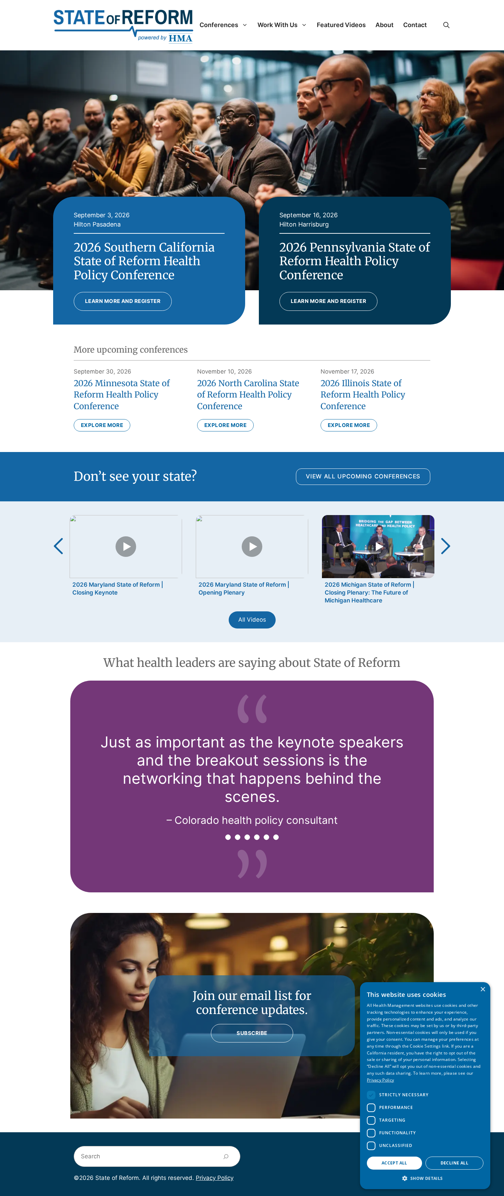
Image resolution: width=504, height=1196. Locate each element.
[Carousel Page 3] (247, 837)
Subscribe (252, 1033)
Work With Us (277, 24)
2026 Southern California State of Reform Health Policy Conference (144, 261)
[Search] (226, 1156)
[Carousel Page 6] (276, 837)
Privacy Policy (214, 1177)
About (384, 24)
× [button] (482, 989)
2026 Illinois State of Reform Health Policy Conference (363, 395)
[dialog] (425, 1085)
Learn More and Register (122, 301)
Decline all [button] (454, 1163)
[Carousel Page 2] (237, 837)
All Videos (252, 619)
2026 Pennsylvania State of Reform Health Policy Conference (354, 261)
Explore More (102, 425)
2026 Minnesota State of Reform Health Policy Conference (122, 395)
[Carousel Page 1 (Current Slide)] (228, 837)
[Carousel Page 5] (266, 837)
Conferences (219, 24)
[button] (446, 25)
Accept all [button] (394, 1163)
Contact (415, 24)
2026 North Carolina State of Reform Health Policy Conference (248, 395)
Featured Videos (341, 24)
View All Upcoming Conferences (363, 476)
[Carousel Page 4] (257, 837)
